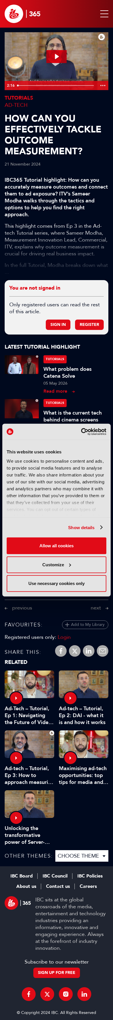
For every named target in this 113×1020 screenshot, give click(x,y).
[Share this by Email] (102, 651)
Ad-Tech (16, 105)
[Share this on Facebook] (61, 651)
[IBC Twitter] (47, 994)
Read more (55, 391)
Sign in (58, 324)
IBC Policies (90, 876)
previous (22, 607)
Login (64, 637)
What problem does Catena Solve (67, 372)
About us (26, 886)
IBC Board (21, 876)
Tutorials (19, 98)
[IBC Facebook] (29, 994)
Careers (88, 886)
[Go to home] (22, 14)
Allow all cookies (56, 545)
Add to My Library (88, 624)
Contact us (58, 886)
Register (89, 324)
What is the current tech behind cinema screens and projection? (72, 419)
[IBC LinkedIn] (84, 994)
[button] (103, 13)
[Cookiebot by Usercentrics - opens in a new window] (81, 431)
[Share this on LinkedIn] (88, 651)
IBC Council (55, 876)
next (96, 607)
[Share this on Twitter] (75, 651)
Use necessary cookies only (56, 583)
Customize (53, 564)
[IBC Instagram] (66, 994)
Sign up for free (56, 972)
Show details (81, 527)
